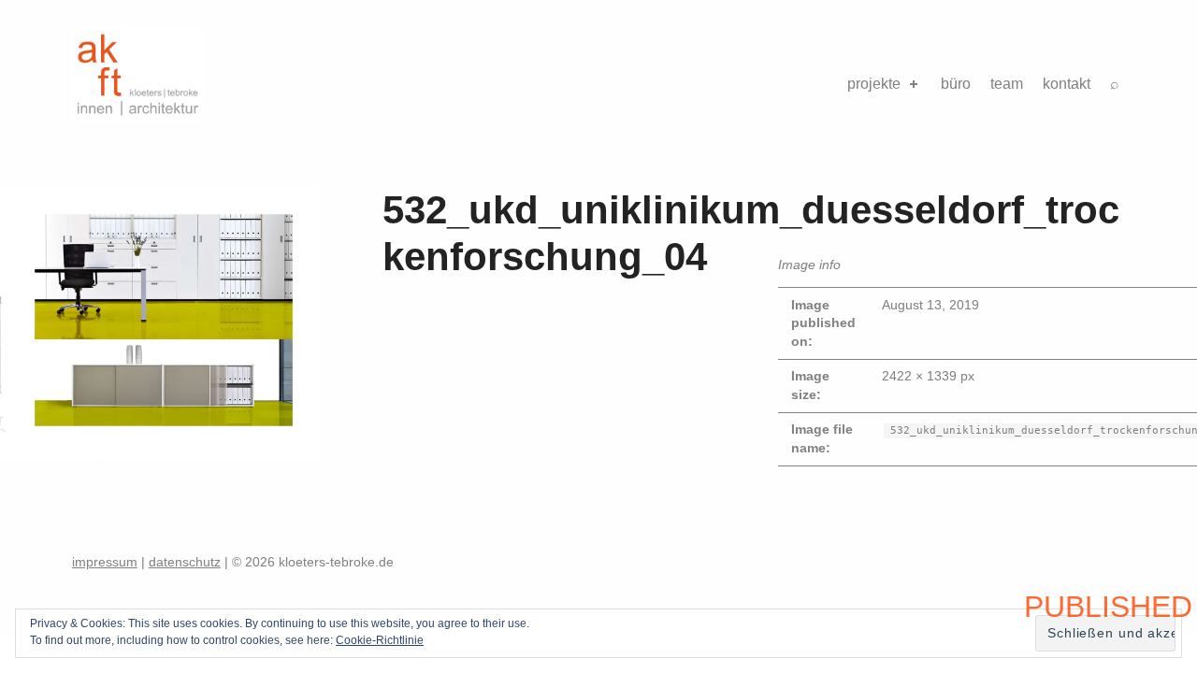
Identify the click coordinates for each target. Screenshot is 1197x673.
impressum (104, 561)
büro (956, 84)
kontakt (1066, 84)
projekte (874, 84)
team (1006, 84)
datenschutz (185, 561)
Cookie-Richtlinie (380, 640)
